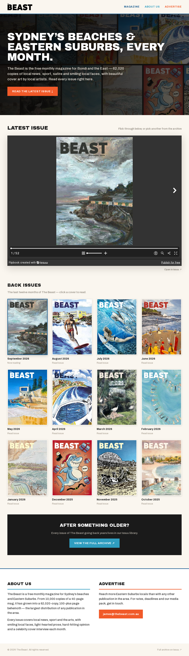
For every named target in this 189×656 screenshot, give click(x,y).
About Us (152, 6)
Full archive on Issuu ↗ (169, 649)
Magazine (132, 6)
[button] (27, 332)
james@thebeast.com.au (121, 614)
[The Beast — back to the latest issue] (19, 6)
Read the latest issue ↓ (32, 91)
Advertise (173, 6)
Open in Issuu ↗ (173, 269)
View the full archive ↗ (94, 543)
